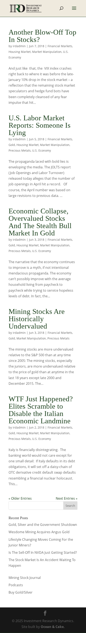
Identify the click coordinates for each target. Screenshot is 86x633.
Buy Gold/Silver (21, 592)
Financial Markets (60, 46)
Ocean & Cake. (53, 626)
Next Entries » (66, 498)
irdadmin (19, 46)
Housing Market (20, 52)
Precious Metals (20, 150)
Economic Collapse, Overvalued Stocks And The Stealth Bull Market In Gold (40, 222)
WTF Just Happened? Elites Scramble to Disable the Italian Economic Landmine (41, 410)
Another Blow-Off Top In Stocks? (42, 36)
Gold (12, 145)
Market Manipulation (47, 52)
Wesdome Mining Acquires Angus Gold (39, 532)
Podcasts (16, 585)
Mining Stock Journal (25, 577)
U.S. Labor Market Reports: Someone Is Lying (40, 125)
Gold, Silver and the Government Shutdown (43, 524)
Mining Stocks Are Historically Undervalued (37, 318)
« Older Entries (20, 498)
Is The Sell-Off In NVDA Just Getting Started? (43, 552)
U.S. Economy (41, 150)
